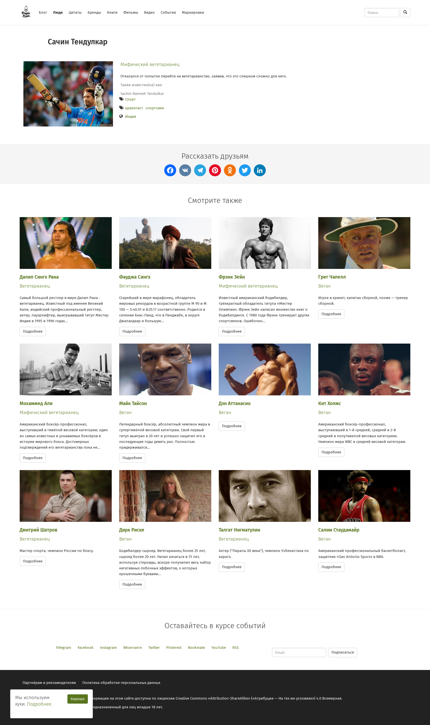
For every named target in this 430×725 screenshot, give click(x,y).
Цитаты (75, 12)
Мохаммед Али (36, 403)
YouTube (219, 647)
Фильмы (130, 12)
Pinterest (173, 647)
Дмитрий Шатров (38, 530)
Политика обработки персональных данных (121, 682)
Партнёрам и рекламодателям (49, 682)
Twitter (154, 647)
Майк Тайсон (133, 403)
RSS (235, 647)
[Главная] (28, 11)
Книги (112, 12)
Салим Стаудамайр (338, 530)
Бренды (94, 12)
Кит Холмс (329, 403)
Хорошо (78, 699)
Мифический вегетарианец (149, 64)
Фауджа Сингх (135, 277)
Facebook (86, 647)
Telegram (63, 647)
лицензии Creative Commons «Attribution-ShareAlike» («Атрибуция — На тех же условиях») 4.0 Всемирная (249, 698)
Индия (130, 116)
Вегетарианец (35, 286)
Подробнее (33, 331)
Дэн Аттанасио (235, 403)
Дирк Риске (131, 530)
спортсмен (155, 108)
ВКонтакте (132, 647)
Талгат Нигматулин (239, 530)
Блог (43, 12)
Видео (149, 12)
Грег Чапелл (332, 277)
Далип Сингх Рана (39, 277)
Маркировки (193, 12)
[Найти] (405, 12)
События (168, 12)
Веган (324, 286)
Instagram (108, 647)
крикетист (134, 108)
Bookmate (196, 647)
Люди (58, 12)
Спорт (130, 99)
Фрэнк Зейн (232, 277)
